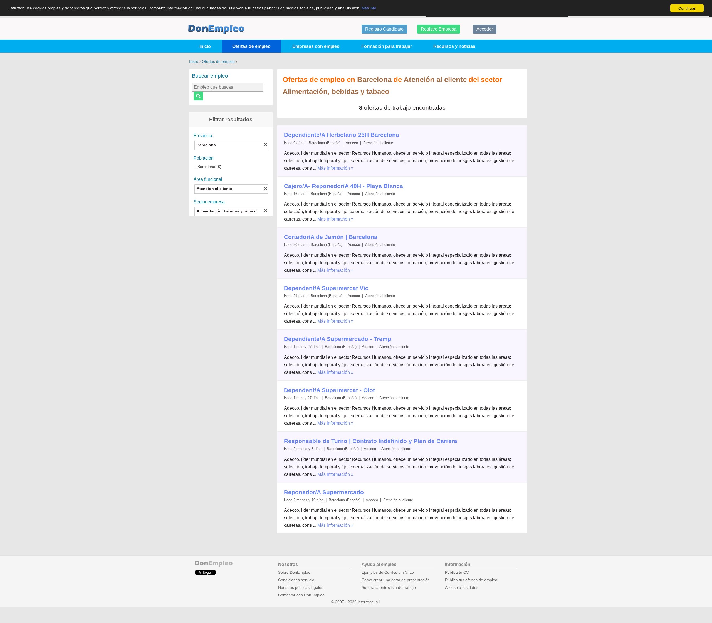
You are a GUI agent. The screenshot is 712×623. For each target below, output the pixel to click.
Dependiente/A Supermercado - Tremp (337, 339)
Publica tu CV (457, 572)
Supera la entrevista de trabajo (389, 587)
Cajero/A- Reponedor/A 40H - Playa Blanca (343, 186)
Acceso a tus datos (461, 587)
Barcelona (206, 167)
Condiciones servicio (296, 580)
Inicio (205, 46)
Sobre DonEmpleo (294, 572)
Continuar (687, 8)
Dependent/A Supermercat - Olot (329, 390)
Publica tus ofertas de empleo (471, 580)
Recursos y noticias (454, 46)
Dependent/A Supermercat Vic (326, 288)
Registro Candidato (384, 29)
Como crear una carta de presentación (396, 580)
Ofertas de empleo (251, 46)
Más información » (335, 168)
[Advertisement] (231, 307)
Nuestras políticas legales (300, 587)
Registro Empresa (438, 29)
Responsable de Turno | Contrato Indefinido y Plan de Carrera (370, 441)
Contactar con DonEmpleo (301, 595)
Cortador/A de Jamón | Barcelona (330, 237)
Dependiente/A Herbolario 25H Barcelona (341, 135)
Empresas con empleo (316, 46)
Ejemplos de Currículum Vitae (388, 572)
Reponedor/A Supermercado (324, 492)
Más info (369, 8)
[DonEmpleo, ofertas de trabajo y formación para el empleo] (216, 29)
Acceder (484, 29)
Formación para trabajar (386, 46)
